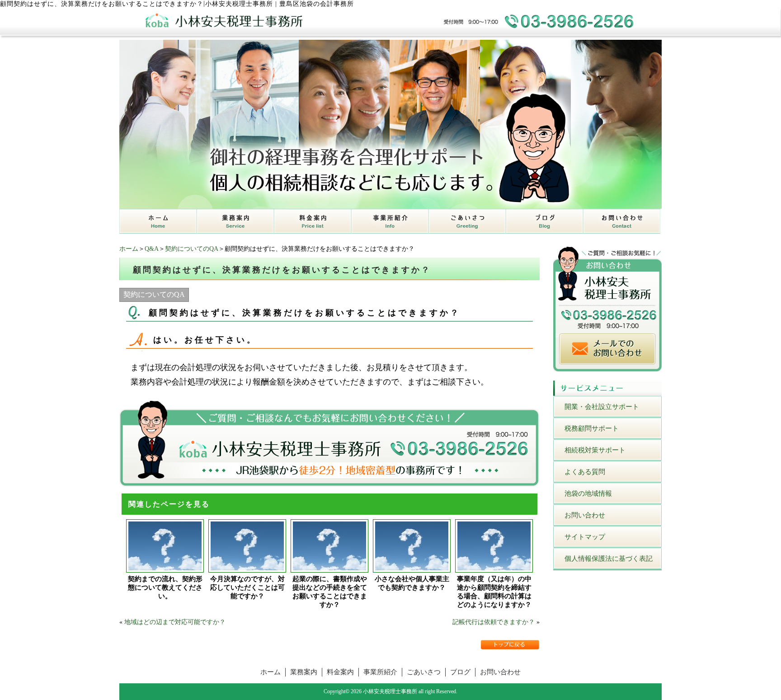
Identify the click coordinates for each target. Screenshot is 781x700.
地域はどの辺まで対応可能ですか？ (175, 622)
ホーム (128, 248)
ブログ (460, 672)
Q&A (152, 248)
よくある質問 (585, 471)
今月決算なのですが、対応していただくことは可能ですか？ (247, 587)
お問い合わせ (585, 515)
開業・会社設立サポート (602, 406)
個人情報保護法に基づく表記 (609, 558)
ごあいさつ (424, 672)
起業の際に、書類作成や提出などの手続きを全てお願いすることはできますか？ (329, 591)
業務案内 (303, 672)
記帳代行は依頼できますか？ (493, 622)
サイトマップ (585, 536)
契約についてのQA (191, 248)
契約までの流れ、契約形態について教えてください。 (165, 587)
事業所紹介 (380, 672)
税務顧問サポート (592, 428)
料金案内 (340, 672)
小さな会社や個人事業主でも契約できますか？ (412, 583)
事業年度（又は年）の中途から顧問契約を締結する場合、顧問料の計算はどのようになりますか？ (494, 591)
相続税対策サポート (595, 450)
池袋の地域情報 (588, 493)
